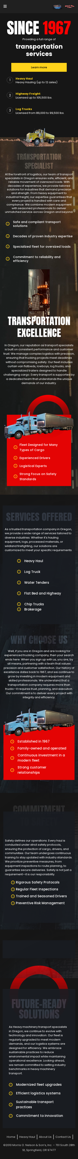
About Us (45, 1137)
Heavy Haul (27, 1137)
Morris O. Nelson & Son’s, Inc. (32, 1145)
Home (11, 1137)
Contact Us (63, 1137)
